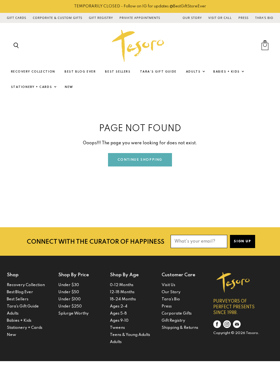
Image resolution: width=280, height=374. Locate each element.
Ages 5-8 (118, 313)
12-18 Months (122, 292)
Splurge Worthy (73, 313)
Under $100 (69, 299)
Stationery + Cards (32, 87)
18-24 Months (123, 299)
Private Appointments (139, 18)
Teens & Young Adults (130, 335)
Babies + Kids (227, 71)
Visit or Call (220, 18)
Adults (194, 71)
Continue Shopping (140, 160)
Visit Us (168, 285)
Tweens (117, 328)
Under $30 (68, 285)
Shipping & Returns (180, 328)
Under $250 (70, 306)
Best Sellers (117, 71)
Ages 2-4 (118, 306)
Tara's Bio (264, 18)
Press (243, 18)
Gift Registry (101, 18)
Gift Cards (16, 18)
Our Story (192, 18)
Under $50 (68, 292)
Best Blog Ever (80, 71)
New (69, 87)
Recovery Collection (33, 71)
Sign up (242, 241)
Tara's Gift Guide (158, 71)
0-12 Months (121, 285)
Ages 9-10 (119, 321)
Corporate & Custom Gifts (57, 18)
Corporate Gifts (177, 313)
